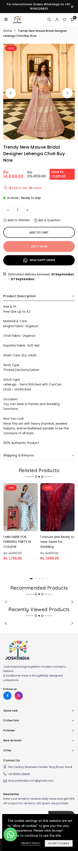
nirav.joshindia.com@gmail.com (30, 781)
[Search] (49, 19)
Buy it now (39, 247)
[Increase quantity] (27, 210)
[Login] (57, 19)
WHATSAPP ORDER (42, 260)
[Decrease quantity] (8, 210)
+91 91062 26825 (19, 774)
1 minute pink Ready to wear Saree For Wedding (57, 542)
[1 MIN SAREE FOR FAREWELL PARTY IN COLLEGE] (20, 507)
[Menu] (6, 19)
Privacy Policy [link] (31, 843)
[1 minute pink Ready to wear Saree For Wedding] (57, 507)
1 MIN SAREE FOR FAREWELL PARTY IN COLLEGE (17, 542)
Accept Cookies (58, 843)
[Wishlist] (64, 19)
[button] (67, 93)
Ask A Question (49, 220)
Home (7, 31)
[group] (39, 91)
